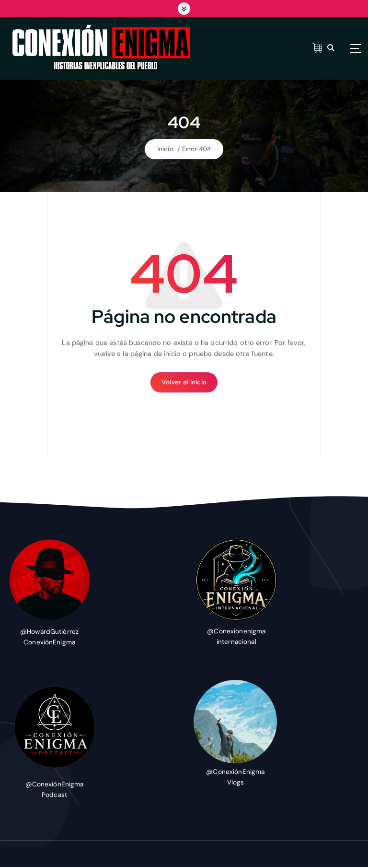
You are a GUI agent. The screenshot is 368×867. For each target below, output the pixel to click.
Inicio (165, 149)
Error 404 (196, 149)
